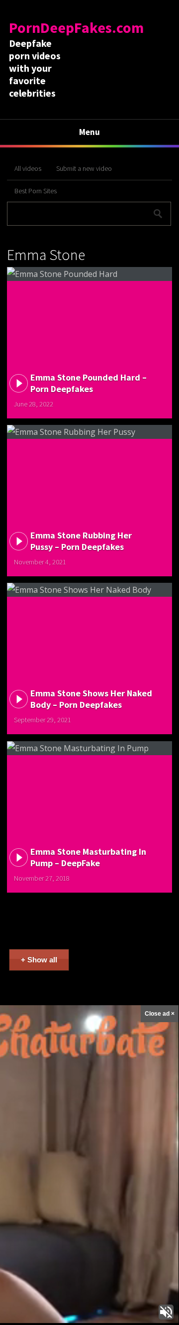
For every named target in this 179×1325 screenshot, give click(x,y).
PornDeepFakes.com (76, 27)
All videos (27, 168)
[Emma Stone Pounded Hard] (89, 274)
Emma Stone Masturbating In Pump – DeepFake (88, 857)
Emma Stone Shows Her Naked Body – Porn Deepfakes (91, 698)
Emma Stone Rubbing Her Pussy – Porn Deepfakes (81, 541)
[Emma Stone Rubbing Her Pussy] (89, 432)
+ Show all (39, 959)
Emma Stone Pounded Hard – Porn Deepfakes (88, 383)
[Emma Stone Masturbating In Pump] (89, 748)
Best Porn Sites (35, 190)
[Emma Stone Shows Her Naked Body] (89, 590)
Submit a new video (84, 168)
